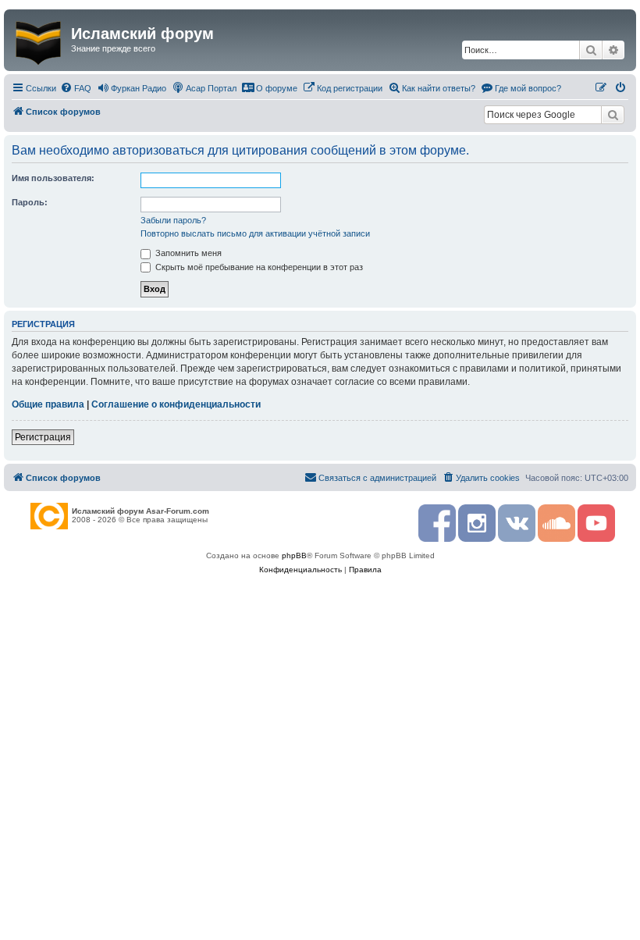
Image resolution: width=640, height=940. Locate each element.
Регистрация (43, 437)
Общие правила (48, 404)
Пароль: (30, 202)
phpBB (294, 555)
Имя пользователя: (53, 178)
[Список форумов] (39, 39)
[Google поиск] (612, 114)
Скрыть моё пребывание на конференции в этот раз (258, 267)
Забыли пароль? (173, 220)
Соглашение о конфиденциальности (176, 404)
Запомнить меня (187, 253)
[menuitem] (75, 88)
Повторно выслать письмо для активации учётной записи (255, 233)
